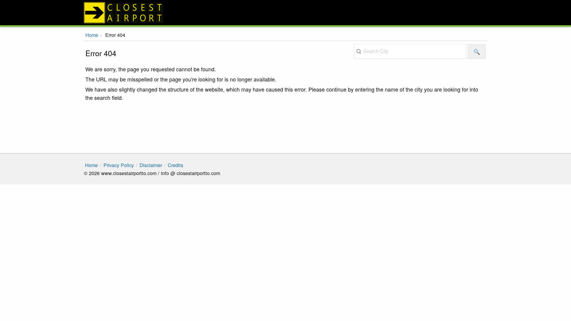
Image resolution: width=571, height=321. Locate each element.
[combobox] (410, 51)
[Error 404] (285, 12)
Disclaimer (150, 165)
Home (91, 165)
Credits (175, 165)
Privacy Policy (118, 165)
